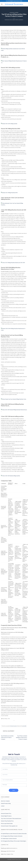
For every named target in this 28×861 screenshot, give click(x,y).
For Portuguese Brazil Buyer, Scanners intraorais (11, 836)
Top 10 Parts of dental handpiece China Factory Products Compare (21, 737)
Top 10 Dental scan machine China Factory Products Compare (7, 737)
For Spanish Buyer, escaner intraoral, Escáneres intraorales (14, 833)
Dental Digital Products (6, 816)
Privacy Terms (18, 859)
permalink (24, 726)
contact (2, 806)
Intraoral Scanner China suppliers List (9, 826)
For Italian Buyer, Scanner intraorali (8, 838)
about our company (5, 801)
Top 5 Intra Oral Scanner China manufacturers (11, 818)
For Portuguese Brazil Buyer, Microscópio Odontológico (13, 841)
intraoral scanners (14, 12)
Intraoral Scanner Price (6, 813)
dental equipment (19, 19)
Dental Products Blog (6, 803)
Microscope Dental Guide (7, 823)
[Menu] (2, 4)
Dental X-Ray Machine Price (7, 821)
